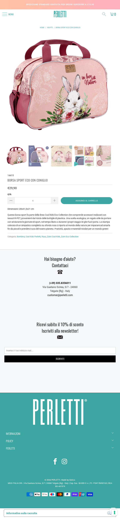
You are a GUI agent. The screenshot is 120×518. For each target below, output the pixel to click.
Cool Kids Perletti (33, 236)
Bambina (21, 236)
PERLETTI (55, 480)
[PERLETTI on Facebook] (55, 462)
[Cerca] (105, 14)
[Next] (108, 88)
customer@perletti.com (60, 295)
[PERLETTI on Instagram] (64, 462)
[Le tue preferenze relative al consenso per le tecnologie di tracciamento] (115, 512)
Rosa (44, 236)
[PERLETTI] (60, 14)
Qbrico (72, 480)
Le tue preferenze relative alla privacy (73, 513)
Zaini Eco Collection (69, 236)
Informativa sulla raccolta (21, 513)
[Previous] (9, 88)
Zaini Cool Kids (53, 236)
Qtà (9, 194)
